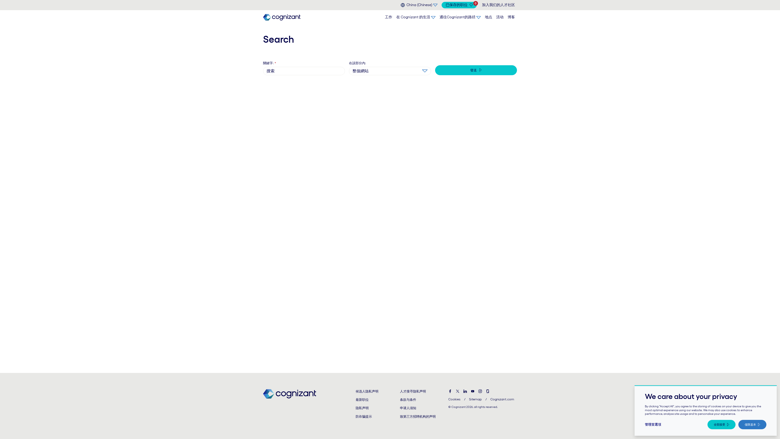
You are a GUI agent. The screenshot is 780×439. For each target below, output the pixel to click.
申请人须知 (408, 408)
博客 (511, 17)
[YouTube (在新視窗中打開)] (472, 391)
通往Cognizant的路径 (458, 17)
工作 (388, 17)
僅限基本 (750, 424)
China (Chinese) (419, 5)
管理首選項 (653, 424)
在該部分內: (357, 63)
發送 (474, 70)
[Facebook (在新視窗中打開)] (450, 391)
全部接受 (719, 424)
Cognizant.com (502, 399)
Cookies (454, 399)
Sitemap (475, 399)
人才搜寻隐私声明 (413, 391)
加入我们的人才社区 (498, 5)
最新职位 (362, 399)
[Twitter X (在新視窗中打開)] (457, 391)
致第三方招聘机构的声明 (418, 416)
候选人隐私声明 (367, 391)
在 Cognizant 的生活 (413, 17)
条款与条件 (408, 399)
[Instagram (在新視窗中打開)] (480, 391)
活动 (500, 17)
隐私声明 (362, 408)
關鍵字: (269, 63)
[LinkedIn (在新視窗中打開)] (465, 391)
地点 (488, 17)
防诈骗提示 (364, 416)
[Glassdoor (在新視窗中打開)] (488, 391)
